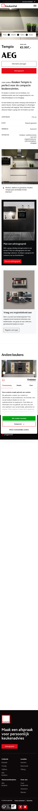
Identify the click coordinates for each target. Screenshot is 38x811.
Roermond (24, 766)
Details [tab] (19, 385)
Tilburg (23, 769)
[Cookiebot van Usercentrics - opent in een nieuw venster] (27, 380)
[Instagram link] (25, 807)
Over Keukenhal (24, 784)
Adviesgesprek (9, 746)
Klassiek (4, 762)
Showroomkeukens (9, 780)
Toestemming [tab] (6, 385)
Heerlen (23, 762)
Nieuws (23, 792)
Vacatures (24, 789)
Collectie (13, 35)
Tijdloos (22, 35)
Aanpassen (18, 424)
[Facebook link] (20, 807)
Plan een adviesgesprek (12, 261)
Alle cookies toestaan (19, 418)
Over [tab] (31, 385)
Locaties (24, 759)
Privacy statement (20, 800)
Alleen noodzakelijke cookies (19, 430)
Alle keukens (4, 774)
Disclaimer (29, 800)
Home (5, 35)
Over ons (24, 780)
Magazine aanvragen (11, 330)
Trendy (4, 766)
